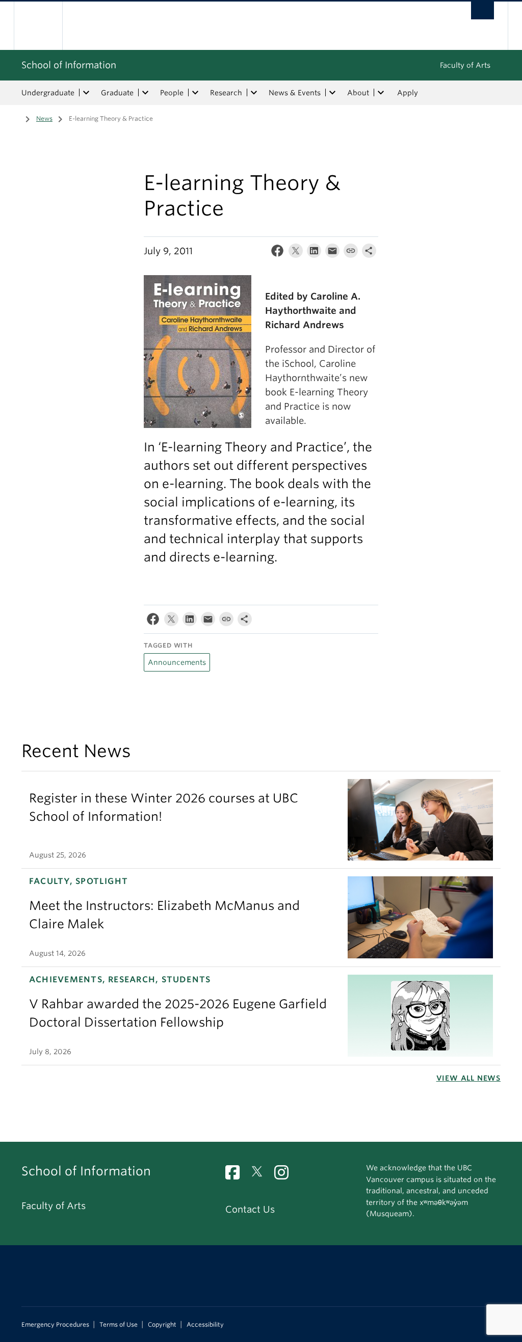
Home (14, 118)
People (172, 93)
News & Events (295, 93)
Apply (407, 93)
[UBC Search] (482, 10)
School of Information (68, 65)
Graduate (117, 93)
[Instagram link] (285, 1175)
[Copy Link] (351, 253)
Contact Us (250, 1209)
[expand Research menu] (254, 92)
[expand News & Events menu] (332, 92)
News (44, 118)
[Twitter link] (260, 1175)
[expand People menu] (195, 92)
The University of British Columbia (45, 26)
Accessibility (205, 1324)
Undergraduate (47, 93)
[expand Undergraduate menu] (86, 92)
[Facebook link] (236, 1175)
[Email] (332, 253)
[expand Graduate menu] (145, 92)
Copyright (162, 1324)
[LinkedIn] (314, 253)
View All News (468, 1078)
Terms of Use (118, 1324)
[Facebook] (277, 253)
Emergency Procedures (55, 1324)
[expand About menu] (380, 92)
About (358, 93)
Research (226, 93)
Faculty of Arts (465, 65)
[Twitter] (295, 253)
